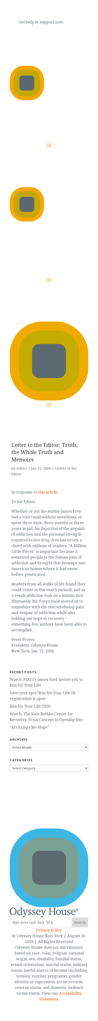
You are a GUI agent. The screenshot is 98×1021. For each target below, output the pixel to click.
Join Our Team (40, 248)
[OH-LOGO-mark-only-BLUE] (49, 905)
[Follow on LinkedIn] (63, 808)
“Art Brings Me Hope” (29, 727)
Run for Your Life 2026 (30, 706)
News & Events (23, 248)
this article (48, 492)
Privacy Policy (49, 930)
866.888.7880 (76, 22)
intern (21, 468)
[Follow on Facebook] (35, 808)
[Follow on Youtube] (54, 808)
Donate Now (63, 244)
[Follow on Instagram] (44, 808)
